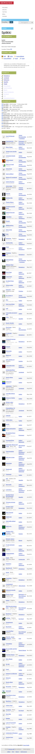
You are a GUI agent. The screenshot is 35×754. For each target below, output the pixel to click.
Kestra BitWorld (20, 56)
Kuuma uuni (9, 469)
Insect (7, 669)
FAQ (13, 751)
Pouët (16, 58)
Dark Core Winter (10, 304)
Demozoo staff (11, 749)
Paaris (7, 557)
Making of (8, 355)
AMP (5, 56)
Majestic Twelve (10, 539)
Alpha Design (7, 86)
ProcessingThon (10, 440)
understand (9, 386)
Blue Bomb (8, 626)
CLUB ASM (9, 333)
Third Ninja (8, 216)
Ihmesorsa (8, 238)
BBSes (3, 14)
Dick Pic (8, 193)
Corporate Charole (10, 155)
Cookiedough (9, 584)
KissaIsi (8, 221)
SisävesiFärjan (9, 259)
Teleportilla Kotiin (10, 365)
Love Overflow (9, 631)
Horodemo (8, 709)
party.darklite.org (10, 359)
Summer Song (9, 737)
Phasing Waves (10, 202)
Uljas (7, 234)
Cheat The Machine (9, 92)
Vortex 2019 (6, 110)
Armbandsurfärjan (10, 370)
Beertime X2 (9, 568)
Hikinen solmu (9, 285)
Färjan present (9, 160)
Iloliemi (7, 600)
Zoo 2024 (6, 105)
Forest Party (9, 276)
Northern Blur (9, 198)
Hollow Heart (9, 705)
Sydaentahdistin (10, 553)
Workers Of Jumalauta (11, 177)
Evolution (8, 727)
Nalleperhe (6, 79)
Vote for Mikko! (9, 174)
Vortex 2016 (6, 118)
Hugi (20, 638)
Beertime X (8, 613)
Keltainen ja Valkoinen (11, 673)
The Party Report (10, 654)
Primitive (21, 291)
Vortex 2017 (6, 117)
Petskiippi (8, 253)
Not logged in (24, 22)
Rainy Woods (9, 659)
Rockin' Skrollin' (10, 323)
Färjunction (9, 381)
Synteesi (21, 675)
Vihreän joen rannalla (11, 151)
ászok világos (9, 377)
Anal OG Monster (10, 136)
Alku (7, 299)
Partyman (8, 289)
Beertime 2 (8, 701)
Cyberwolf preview (10, 339)
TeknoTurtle (9, 168)
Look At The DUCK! (11, 722)
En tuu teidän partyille (11, 648)
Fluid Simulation (10, 451)
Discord (17, 751)
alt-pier (8, 664)
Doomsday (21, 142)
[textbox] (15, 20)
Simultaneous (9, 622)
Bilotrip (5, 90)
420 (7, 478)
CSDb (11, 56)
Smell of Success (10, 212)
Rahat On (8, 678)
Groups (4, 9)
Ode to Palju (9, 229)
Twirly (7, 247)
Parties (4, 12)
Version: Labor (9, 402)
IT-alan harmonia (10, 544)
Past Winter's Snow (11, 695)
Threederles (9, 643)
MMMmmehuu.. (10, 225)
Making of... (9, 526)
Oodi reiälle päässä (10, 521)
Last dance (8, 489)
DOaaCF (8, 346)
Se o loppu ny (9, 295)
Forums (4, 16)
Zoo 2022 (6, 107)
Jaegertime (9, 578)
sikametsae (9, 463)
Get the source (24, 751)
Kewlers (21, 533)
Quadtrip (6, 82)
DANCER (8, 415)
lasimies (8, 549)
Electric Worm (9, 682)
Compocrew (22, 559)
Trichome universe (10, 502)
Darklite (21, 361)
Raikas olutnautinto (11, 428)
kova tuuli (8, 691)
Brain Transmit (9, 512)
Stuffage (8, 618)
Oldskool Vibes (9, 264)
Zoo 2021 (6, 109)
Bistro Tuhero (9, 147)
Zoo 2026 (6, 104)
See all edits (26, 745)
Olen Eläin (8, 714)
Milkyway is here (10, 457)
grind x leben (9, 186)
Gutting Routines (10, 181)
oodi (7, 308)
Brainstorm (21, 594)
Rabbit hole (9, 516)
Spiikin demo (9, 420)
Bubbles (8, 718)
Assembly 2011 (7, 126)
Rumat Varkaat (22, 650)
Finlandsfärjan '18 (10, 408)
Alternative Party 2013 (9, 123)
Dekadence (7, 75)
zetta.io (8, 751)
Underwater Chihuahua (12, 733)
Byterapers (21, 141)
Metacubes (9, 351)
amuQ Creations (8, 88)
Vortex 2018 (6, 114)
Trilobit (5, 84)
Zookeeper (8, 474)
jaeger (7, 572)
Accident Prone (10, 281)
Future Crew (22, 144)
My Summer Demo (10, 433)
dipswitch (20, 745)
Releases (5, 7)
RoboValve (8, 563)
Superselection (9, 141)
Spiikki (20, 147)
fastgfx (7, 424)
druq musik (8, 484)
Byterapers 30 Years (9, 120)
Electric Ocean (9, 594)
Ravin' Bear (9, 272)
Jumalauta (6, 77)
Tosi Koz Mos (9, 242)
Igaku (7, 317)
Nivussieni (8, 686)
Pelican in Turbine (10, 398)
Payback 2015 (9, 506)
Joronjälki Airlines (10, 393)
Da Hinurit (6, 94)
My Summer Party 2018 (9, 115)
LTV (5, 96)
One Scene (8, 327)
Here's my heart (10, 164)
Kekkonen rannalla (10, 590)
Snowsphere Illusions (9, 98)
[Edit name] (31, 28)
